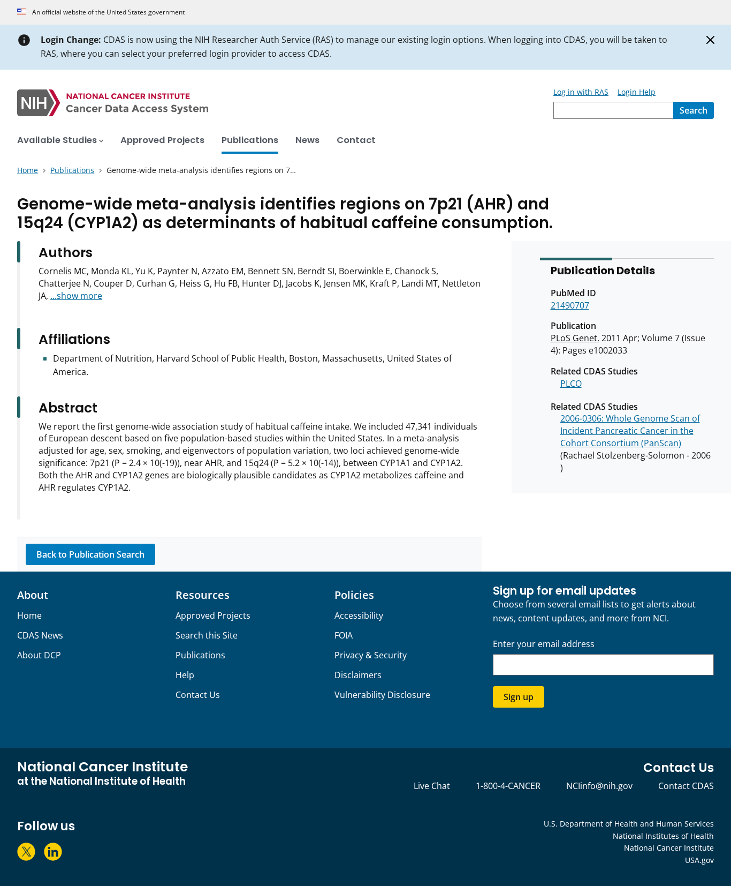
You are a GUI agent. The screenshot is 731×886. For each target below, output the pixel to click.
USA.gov (699, 860)
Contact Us (198, 695)
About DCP (39, 655)
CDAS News (40, 635)
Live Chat (432, 786)
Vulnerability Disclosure (382, 695)
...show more (76, 296)
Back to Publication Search (90, 554)
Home (29, 615)
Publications (200, 655)
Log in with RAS (580, 92)
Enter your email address (544, 644)
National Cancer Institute (669, 848)
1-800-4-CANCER (508, 786)
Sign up (519, 697)
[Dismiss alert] (710, 40)
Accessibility (358, 615)
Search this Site (207, 635)
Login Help (637, 92)
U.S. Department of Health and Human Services (629, 824)
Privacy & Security (370, 655)
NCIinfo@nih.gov (599, 786)
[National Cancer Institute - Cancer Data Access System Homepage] (285, 102)
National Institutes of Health (663, 836)
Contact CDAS (686, 786)
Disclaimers (358, 675)
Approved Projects (213, 615)
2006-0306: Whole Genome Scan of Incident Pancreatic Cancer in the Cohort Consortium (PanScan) (630, 430)
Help (185, 675)
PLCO (571, 383)
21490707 (570, 305)
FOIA (343, 635)
